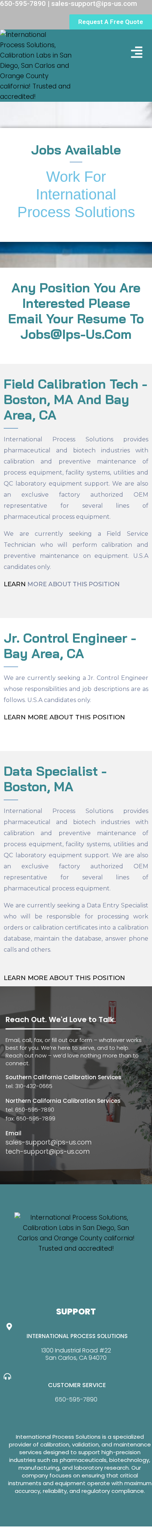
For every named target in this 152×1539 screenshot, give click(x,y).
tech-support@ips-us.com (48, 1151)
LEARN (15, 584)
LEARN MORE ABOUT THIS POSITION (64, 978)
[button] (137, 52)
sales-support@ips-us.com (48, 1142)
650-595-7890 (76, 1399)
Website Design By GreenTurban (51, 1531)
